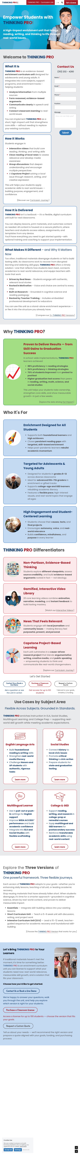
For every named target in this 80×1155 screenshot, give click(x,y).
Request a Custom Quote (65, 684)
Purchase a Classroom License (40, 684)
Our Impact (67, 402)
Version (54, 931)
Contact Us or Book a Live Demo (14, 684)
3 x (51, 315)
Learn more (20, 779)
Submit (65, 132)
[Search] (62, 2)
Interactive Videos (64, 610)
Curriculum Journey (39, 200)
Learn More (23, 1146)
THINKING (57, 315)
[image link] (13, 598)
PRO (63, 315)
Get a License (71, 2)
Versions (69, 315)
